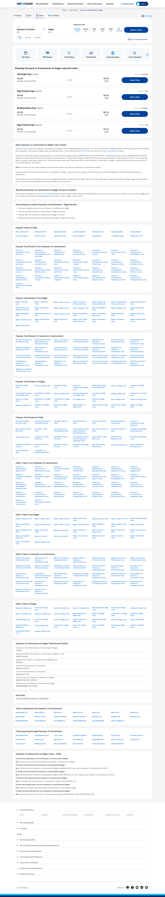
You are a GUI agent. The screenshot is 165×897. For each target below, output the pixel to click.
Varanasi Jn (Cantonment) (26, 81)
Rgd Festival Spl (25, 91)
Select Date (135, 80)
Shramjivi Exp (24, 74)
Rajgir (106, 81)
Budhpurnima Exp (26, 108)
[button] (119, 30)
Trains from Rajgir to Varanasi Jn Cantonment (32, 698)
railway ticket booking (46, 194)
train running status (109, 151)
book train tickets (26, 149)
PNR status (83, 151)
